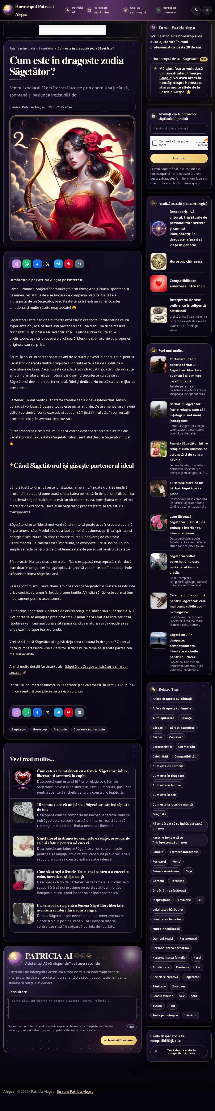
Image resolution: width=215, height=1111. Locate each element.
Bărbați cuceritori (182, 728)
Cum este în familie (167, 785)
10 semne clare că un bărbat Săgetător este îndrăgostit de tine (83, 806)
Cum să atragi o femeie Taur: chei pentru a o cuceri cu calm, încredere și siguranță (83, 873)
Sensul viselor (163, 996)
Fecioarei (159, 861)
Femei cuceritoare (166, 871)
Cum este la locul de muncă (173, 804)
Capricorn (176, 737)
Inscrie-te (179, 158)
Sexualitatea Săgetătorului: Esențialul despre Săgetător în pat (82, 437)
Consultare (17, 992)
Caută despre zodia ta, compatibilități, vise (175, 1052)
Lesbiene (184, 900)
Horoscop (40, 729)
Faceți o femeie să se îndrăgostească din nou (170, 840)
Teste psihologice (165, 1015)
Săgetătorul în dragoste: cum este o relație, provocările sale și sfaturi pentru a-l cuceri (83, 840)
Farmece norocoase (184, 852)
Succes (157, 1006)
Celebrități (160, 756)
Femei (176, 861)
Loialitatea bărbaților (168, 909)
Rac (198, 967)
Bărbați (158, 728)
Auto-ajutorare (163, 718)
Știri (194, 996)
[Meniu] (207, 10)
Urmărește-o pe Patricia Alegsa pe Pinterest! (46, 280)
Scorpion (178, 986)
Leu (200, 900)
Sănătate (159, 986)
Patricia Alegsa (33, 107)
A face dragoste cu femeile (172, 708)
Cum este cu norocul (168, 766)
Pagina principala (22, 48)
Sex (181, 996)
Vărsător (191, 1015)
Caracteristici (162, 747)
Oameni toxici (163, 938)
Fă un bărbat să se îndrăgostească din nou (177, 826)
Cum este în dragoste (89, 729)
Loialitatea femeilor (167, 919)
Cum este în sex (164, 795)
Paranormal (188, 938)
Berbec (158, 737)
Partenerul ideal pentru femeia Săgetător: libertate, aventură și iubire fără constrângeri (81, 907)
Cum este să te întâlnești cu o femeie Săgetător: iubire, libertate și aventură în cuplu (83, 773)
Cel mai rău (186, 747)
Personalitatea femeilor (170, 958)
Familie (158, 852)
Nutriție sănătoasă (166, 929)
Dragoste (60, 729)
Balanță (186, 718)
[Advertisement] (72, 30)
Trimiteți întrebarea (118, 1040)
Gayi (189, 871)
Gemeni (158, 881)
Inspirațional (162, 900)
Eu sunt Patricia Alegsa (177, 27)
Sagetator (46, 48)
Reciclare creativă (165, 977)
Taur (172, 1006)
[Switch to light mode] (196, 10)
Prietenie (182, 967)
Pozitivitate (161, 967)
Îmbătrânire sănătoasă (169, 890)
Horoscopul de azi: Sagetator (175, 58)
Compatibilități (185, 756)
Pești (197, 958)
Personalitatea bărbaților (171, 948)
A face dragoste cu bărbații (172, 699)
